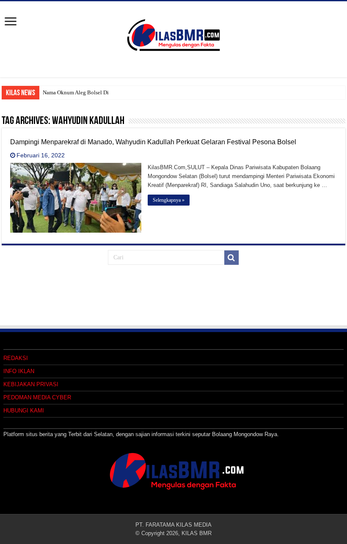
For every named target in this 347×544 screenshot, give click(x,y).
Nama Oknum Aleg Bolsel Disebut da (85, 92)
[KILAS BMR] (173, 33)
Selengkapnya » (169, 200)
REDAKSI (15, 358)
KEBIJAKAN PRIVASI (30, 384)
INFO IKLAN (18, 371)
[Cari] (231, 257)
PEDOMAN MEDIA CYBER (37, 397)
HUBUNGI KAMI (23, 410)
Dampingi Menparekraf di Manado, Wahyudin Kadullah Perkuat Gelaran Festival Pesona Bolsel (153, 142)
